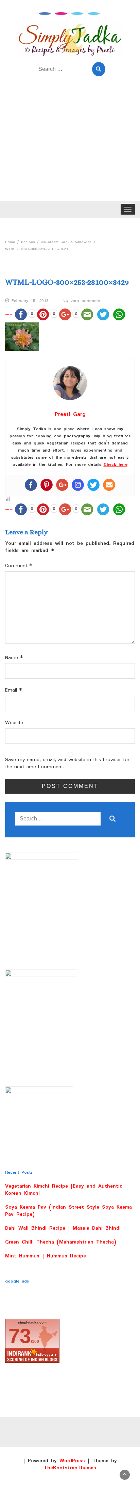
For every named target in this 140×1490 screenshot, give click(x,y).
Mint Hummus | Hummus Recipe (45, 1256)
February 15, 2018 (30, 301)
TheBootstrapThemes (70, 1468)
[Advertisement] (70, 143)
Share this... (9, 314)
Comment (18, 566)
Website (14, 723)
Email (13, 690)
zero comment (86, 301)
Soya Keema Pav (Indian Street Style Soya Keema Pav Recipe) (68, 1210)
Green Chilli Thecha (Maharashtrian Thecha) (60, 1242)
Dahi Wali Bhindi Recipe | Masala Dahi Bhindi (63, 1228)
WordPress (72, 1461)
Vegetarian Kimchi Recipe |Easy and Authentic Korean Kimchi (63, 1189)
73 (19, 1336)
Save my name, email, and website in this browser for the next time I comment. (67, 763)
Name (14, 657)
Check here (115, 464)
